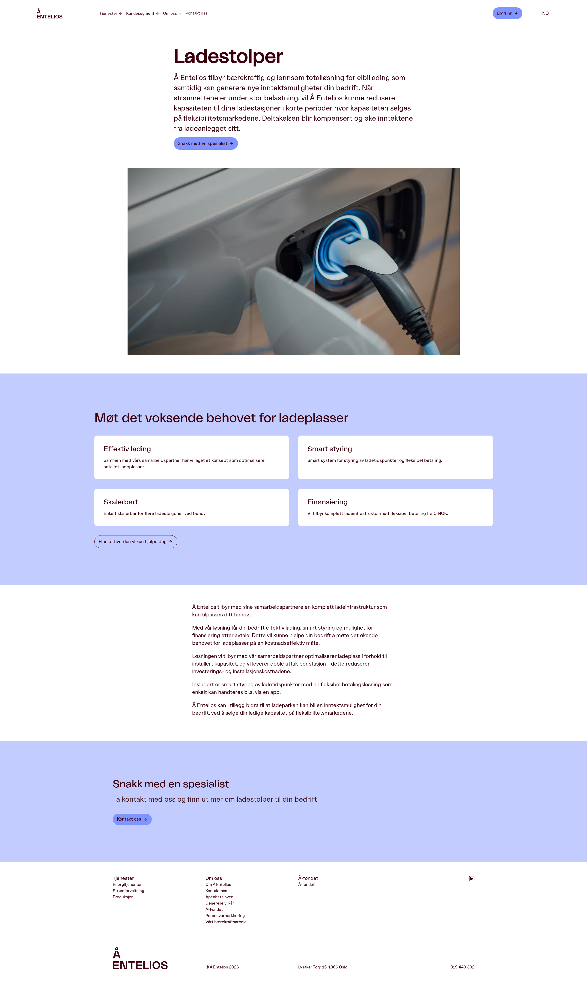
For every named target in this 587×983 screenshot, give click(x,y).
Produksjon (123, 897)
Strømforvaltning (128, 891)
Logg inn (504, 13)
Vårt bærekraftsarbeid (226, 922)
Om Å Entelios (218, 884)
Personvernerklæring (225, 916)
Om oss (170, 13)
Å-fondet (306, 884)
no (545, 13)
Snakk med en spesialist (202, 143)
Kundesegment (140, 13)
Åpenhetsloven (219, 897)
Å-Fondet (214, 909)
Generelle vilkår (220, 903)
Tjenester (108, 13)
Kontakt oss (196, 13)
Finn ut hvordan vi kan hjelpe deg (133, 541)
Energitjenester (127, 884)
